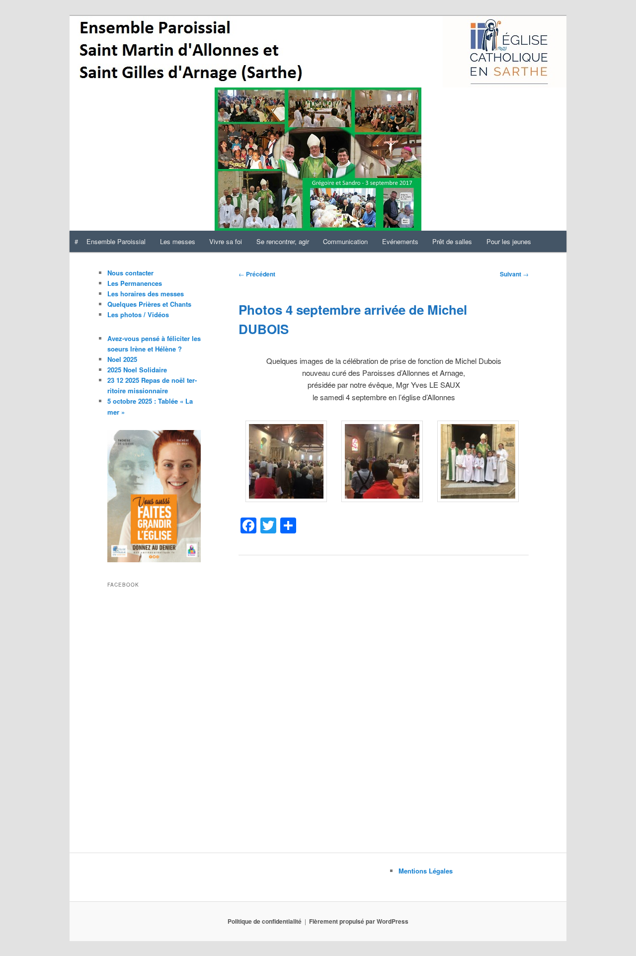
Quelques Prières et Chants (149, 304)
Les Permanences (134, 283)
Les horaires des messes (145, 293)
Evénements (400, 241)
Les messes (177, 241)
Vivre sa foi (225, 241)
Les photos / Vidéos (138, 314)
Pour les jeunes (508, 241)
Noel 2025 (122, 359)
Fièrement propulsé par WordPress (358, 921)
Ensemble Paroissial (116, 241)
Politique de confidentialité (265, 921)
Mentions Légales (425, 870)
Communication (345, 241)
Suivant (514, 273)
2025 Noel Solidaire (137, 369)
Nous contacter (130, 272)
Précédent (256, 273)
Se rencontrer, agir (282, 241)
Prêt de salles (452, 241)
